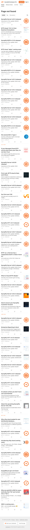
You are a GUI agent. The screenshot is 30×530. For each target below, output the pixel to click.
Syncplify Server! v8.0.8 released (11, 205)
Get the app (22, 523)
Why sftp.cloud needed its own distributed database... (10, 420)
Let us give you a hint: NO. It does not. (10, 258)
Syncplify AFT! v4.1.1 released (10, 223)
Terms (17, 519)
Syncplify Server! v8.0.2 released (11, 318)
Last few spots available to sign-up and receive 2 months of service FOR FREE (11, 52)
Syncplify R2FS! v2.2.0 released (11, 126)
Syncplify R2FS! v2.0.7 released (10, 373)
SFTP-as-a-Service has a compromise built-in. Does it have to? (11, 254)
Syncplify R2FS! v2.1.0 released (10, 346)
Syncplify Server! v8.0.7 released (11, 232)
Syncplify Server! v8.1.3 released (11, 79)
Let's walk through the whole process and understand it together (10, 154)
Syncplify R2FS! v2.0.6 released (10, 452)
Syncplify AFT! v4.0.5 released (10, 382)
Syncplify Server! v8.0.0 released (11, 364)
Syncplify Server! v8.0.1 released (11, 355)
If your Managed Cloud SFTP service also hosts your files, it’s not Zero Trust (11, 150)
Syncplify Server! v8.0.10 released (8, 163)
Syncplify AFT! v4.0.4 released (10, 431)
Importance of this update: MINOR (9, 21)
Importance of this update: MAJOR (9, 366)
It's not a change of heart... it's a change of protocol (11, 496)
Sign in (27, 2)
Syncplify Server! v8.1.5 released (11, 19)
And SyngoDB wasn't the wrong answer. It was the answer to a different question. (11, 423)
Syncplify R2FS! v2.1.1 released (10, 214)
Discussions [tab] (12, 15)
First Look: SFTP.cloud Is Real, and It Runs (10, 174)
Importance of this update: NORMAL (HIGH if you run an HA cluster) (10, 234)
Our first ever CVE (6, 194)
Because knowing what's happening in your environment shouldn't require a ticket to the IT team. (10, 329)
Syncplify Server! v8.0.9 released (11, 185)
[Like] (2, 182)
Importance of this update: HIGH (9, 42)
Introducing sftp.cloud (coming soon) (10, 441)
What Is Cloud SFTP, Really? (9, 276)
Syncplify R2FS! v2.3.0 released (11, 40)
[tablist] (8, 15)
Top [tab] (7, 15)
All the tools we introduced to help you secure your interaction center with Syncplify (11, 307)
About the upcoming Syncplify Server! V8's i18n (10, 404)
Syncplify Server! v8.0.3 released (11, 294)
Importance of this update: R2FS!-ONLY (11, 187)
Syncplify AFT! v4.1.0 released (10, 337)
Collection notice (24, 519)
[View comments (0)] (9, 37)
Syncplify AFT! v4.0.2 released (10, 481)
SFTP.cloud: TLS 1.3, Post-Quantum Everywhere (9, 29)
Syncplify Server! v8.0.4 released (11, 285)
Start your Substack (11, 523)
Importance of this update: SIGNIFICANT (11, 357)
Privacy (13, 519)
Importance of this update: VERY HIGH (10, 109)
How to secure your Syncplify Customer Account (10, 303)
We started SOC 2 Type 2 (8, 135)
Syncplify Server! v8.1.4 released (11, 60)
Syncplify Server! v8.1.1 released (11, 108)
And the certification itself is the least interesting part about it (10, 137)
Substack (8, 527)
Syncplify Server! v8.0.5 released (11, 265)
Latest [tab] (3, 15)
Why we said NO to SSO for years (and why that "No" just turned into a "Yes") (11, 492)
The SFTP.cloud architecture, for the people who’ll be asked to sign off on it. (11, 396)
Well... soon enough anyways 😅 (9, 506)
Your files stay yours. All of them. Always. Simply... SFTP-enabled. (11, 444)
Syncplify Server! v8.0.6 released (11, 242)
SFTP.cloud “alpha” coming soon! (11, 49)
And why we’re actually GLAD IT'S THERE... (9, 197)
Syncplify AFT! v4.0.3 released (10, 461)
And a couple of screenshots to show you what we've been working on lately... (11, 177)
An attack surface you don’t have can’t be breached (11, 392)
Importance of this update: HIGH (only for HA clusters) (10, 82)
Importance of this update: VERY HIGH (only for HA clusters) (10, 62)
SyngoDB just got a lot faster (10, 470)
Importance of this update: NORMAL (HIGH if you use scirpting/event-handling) (10, 245)
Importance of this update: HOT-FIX (10, 206)
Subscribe (21, 2)
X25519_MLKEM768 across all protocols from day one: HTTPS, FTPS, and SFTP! (11, 32)
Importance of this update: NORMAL (10, 72)
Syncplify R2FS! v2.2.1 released (10, 99)
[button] (2, 4)
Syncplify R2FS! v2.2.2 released (11, 70)
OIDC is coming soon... (8, 504)
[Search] (27, 15)
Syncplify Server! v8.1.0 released (11, 117)
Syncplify (8, 22)
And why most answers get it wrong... (10, 277)
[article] (15, 22)
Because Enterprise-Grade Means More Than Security (11, 408)
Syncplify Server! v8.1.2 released (11, 90)
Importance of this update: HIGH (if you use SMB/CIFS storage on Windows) (11, 267)
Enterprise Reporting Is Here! (10, 327)
